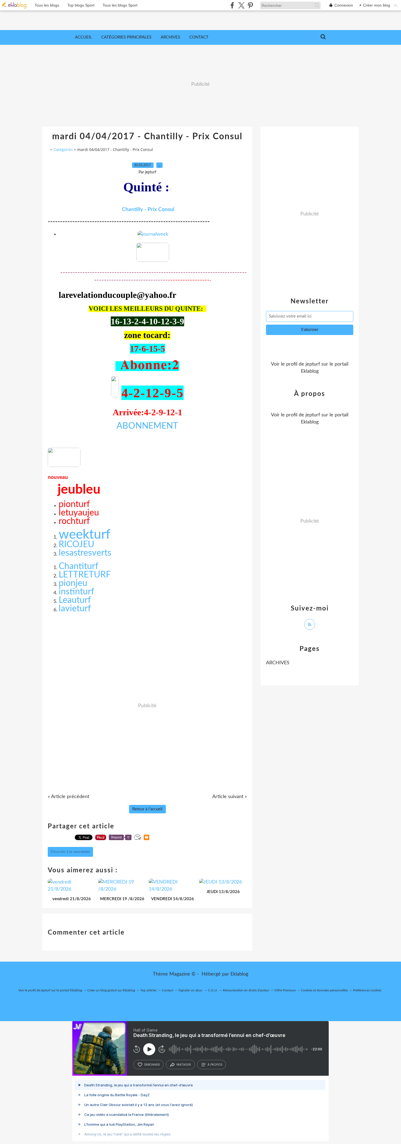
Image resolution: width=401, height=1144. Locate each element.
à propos (215, 1064)
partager (183, 1064)
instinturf (76, 591)
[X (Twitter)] (241, 5)
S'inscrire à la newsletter (70, 852)
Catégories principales (126, 37)
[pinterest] (250, 5)
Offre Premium (285, 990)
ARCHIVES (277, 662)
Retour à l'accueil (147, 809)
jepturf (313, 364)
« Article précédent (68, 796)
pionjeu (73, 583)
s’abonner (152, 1064)
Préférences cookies (367, 990)
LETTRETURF (85, 574)
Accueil (83, 37)
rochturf (74, 521)
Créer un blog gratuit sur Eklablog (111, 990)
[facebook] (232, 5)
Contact (198, 37)
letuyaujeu (79, 512)
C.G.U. (213, 990)
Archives (170, 37)
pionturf (74, 504)
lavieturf (75, 608)
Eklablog (239, 974)
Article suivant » (229, 796)
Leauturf (75, 600)
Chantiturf (78, 566)
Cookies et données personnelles (324, 990)
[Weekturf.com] (152, 260)
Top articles (148, 990)
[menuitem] (83, 37)
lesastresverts (85, 553)
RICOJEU (76, 544)
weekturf (84, 534)
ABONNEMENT (147, 426)
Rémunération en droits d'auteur (246, 990)
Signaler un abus (190, 990)
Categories (63, 149)
